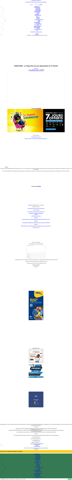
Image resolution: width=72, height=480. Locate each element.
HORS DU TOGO (37, 11)
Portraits (39, 21)
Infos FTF (38, 17)
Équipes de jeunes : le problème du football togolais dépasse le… (36, 138)
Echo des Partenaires (38, 471)
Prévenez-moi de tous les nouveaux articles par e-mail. (36, 263)
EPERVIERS (37, 14)
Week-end (38, 12)
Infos (38, 13)
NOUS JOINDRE (37, 27)
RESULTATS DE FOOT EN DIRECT (37, 443)
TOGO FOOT (37, 6)
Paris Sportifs (38, 23)
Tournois (37, 18)
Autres (39, 20)
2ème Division (37, 9)
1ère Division (38, 8)
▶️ (35, 402)
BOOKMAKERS (37, 22)
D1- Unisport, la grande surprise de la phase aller (36, 211)
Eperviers (36, 68)
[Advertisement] (36, 43)
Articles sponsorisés (37, 25)
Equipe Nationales (38, 15)
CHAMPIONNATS (37, 7)
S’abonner (69, 479)
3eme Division (37, 457)
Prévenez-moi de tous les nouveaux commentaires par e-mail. (36, 261)
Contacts (38, 28)
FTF (37, 16)
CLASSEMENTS (38, 10)
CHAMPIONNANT (37, 446)
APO (37, 30)
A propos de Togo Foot (38, 29)
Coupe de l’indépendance (38, 19)
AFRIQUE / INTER (37, 26)
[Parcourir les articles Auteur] (36, 204)
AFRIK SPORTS (37, 444)
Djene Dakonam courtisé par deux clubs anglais (36, 208)
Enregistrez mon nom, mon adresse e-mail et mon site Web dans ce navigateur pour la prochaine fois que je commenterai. (36, 259)
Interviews (38, 464)
